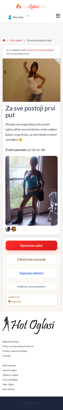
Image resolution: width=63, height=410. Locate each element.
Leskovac (16, 301)
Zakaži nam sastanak (31, 259)
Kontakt (7, 355)
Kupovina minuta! (32, 273)
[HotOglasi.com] (31, 6)
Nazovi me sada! (31, 245)
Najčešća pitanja (11, 341)
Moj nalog (18, 17)
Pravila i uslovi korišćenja (15, 351)
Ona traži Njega (10, 379)
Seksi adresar (9, 365)
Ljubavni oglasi (10, 370)
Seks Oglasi (8, 384)
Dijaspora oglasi (10, 375)
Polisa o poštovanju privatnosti (18, 346)
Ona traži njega (44, 50)
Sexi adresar (9, 389)
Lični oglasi (16, 40)
